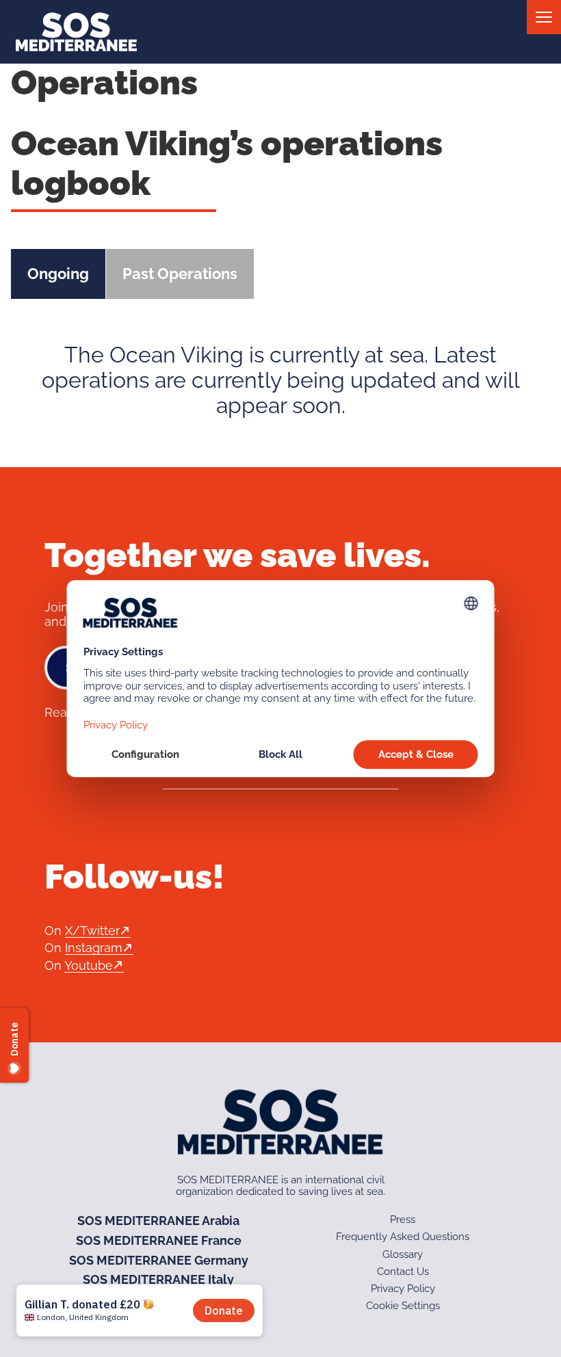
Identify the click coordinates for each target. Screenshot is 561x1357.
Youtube (88, 965)
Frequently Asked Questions (402, 1236)
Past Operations (179, 273)
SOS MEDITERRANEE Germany (158, 1260)
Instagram (93, 947)
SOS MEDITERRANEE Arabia (158, 1220)
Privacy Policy (403, 1288)
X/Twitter (92, 930)
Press (402, 1219)
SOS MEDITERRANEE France (159, 1240)
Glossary (402, 1254)
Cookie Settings (403, 1306)
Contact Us (403, 1271)
